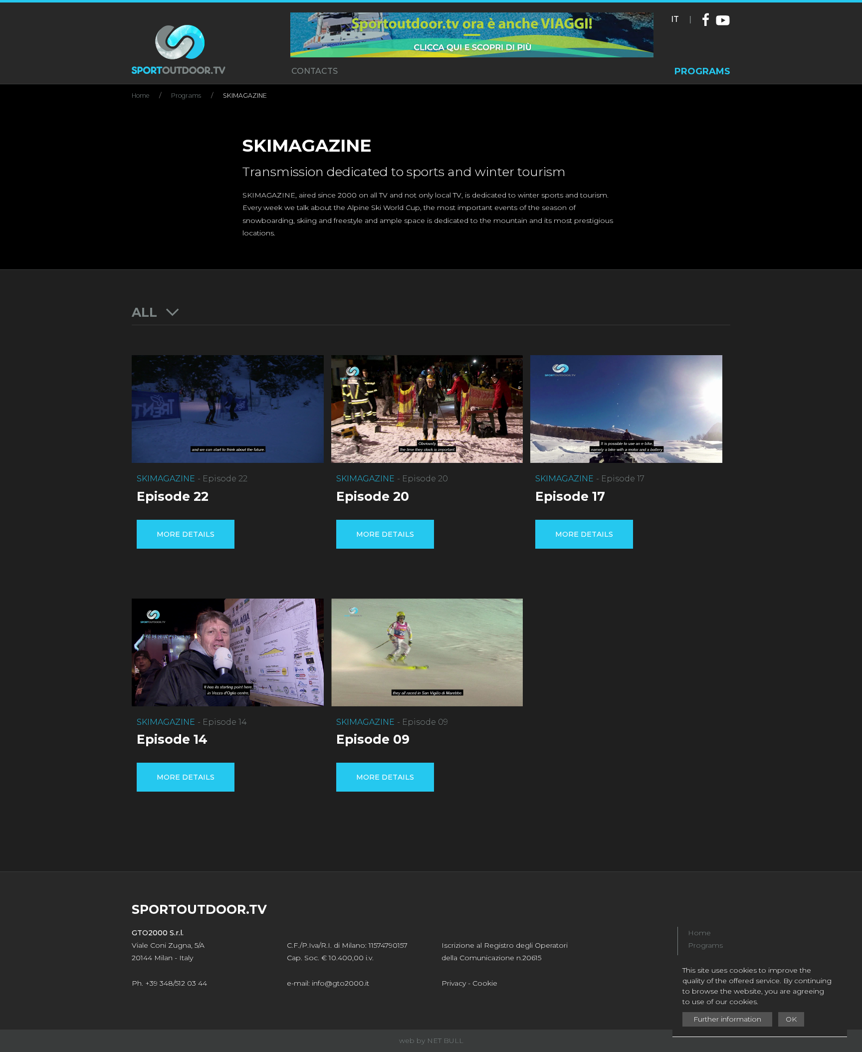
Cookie (484, 983)
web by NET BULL (431, 1040)
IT (675, 19)
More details (186, 534)
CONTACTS (314, 71)
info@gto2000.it (340, 983)
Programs (186, 95)
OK (791, 1019)
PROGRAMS (702, 71)
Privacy (453, 983)
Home (140, 95)
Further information (727, 1019)
